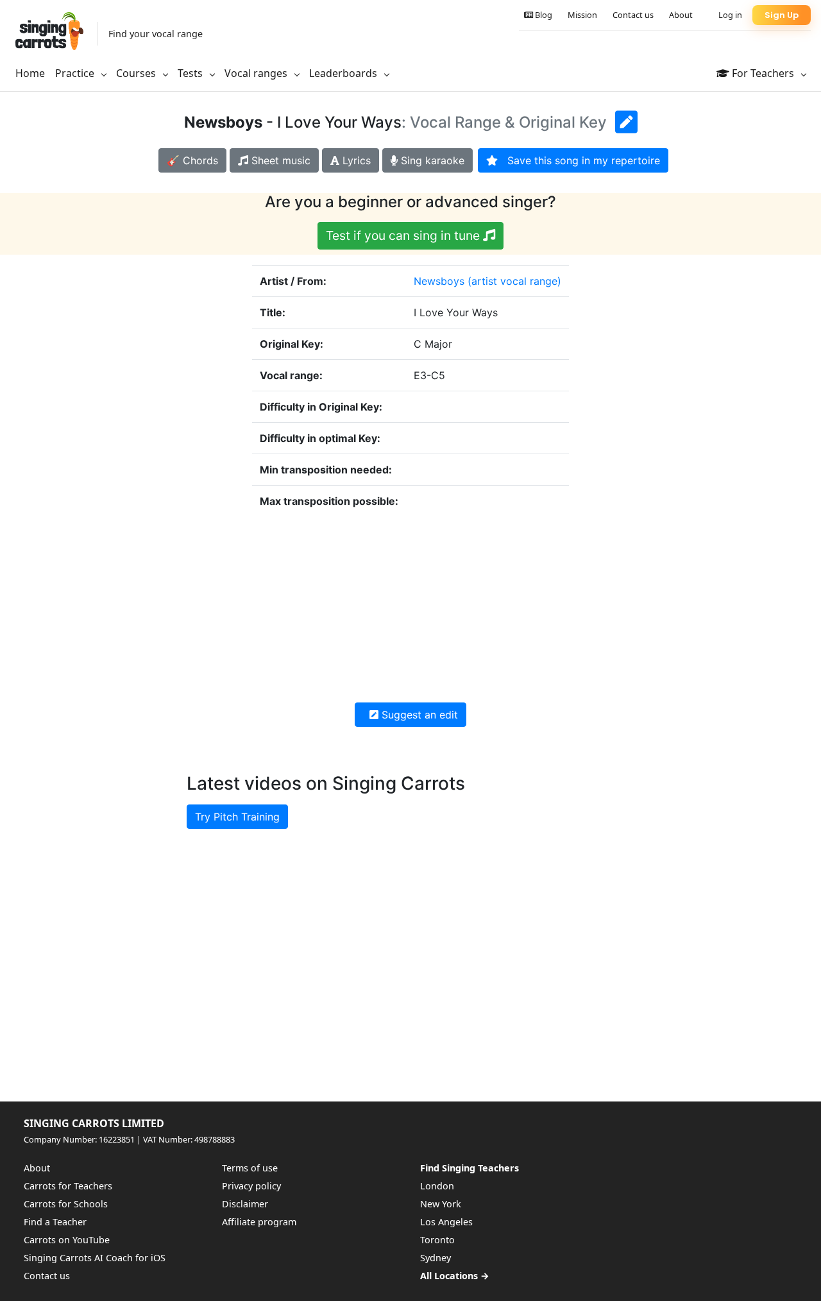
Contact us (633, 15)
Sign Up (782, 15)
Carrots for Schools (66, 1204)
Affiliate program (259, 1222)
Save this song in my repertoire (579, 160)
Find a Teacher (55, 1222)
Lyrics (355, 160)
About (681, 15)
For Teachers (763, 73)
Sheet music (279, 160)
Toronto (437, 1240)
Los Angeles (446, 1222)
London (437, 1186)
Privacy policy (251, 1186)
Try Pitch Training (237, 816)
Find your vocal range (155, 34)
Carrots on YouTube (67, 1240)
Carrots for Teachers (68, 1186)
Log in (730, 15)
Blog (542, 15)
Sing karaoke (431, 160)
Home (30, 73)
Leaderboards (344, 73)
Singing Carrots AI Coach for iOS (94, 1258)
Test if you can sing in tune (404, 235)
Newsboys (439, 281)
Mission (582, 15)
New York (440, 1204)
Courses (137, 73)
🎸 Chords (192, 160)
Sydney (435, 1258)
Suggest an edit (418, 714)
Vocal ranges (257, 73)
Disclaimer (245, 1204)
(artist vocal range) (514, 281)
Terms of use (250, 1168)
